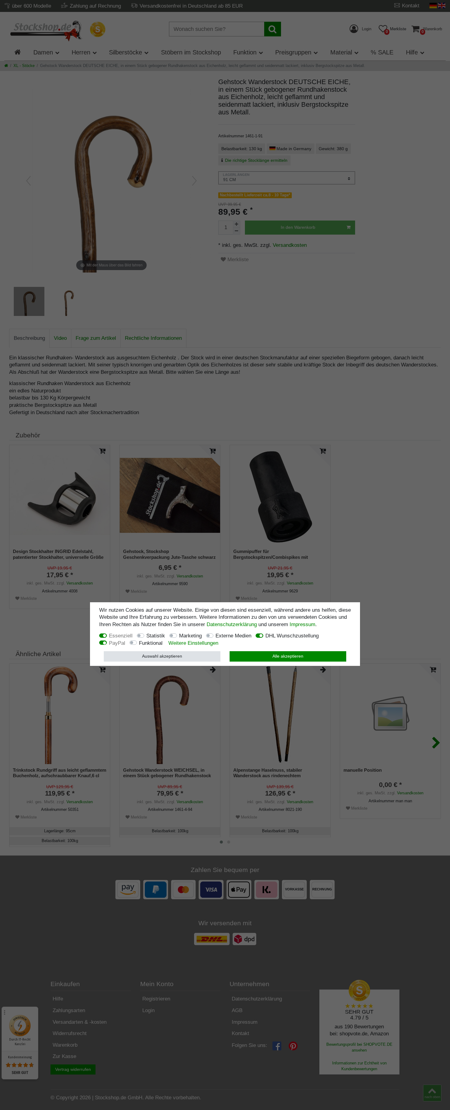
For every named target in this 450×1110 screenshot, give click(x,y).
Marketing (190, 636)
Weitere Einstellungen (193, 643)
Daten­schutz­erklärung (232, 624)
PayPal (117, 643)
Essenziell (121, 636)
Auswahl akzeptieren (162, 656)
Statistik (155, 636)
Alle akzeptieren (287, 656)
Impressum (302, 624)
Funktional (151, 643)
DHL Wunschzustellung (292, 636)
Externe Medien (233, 636)
